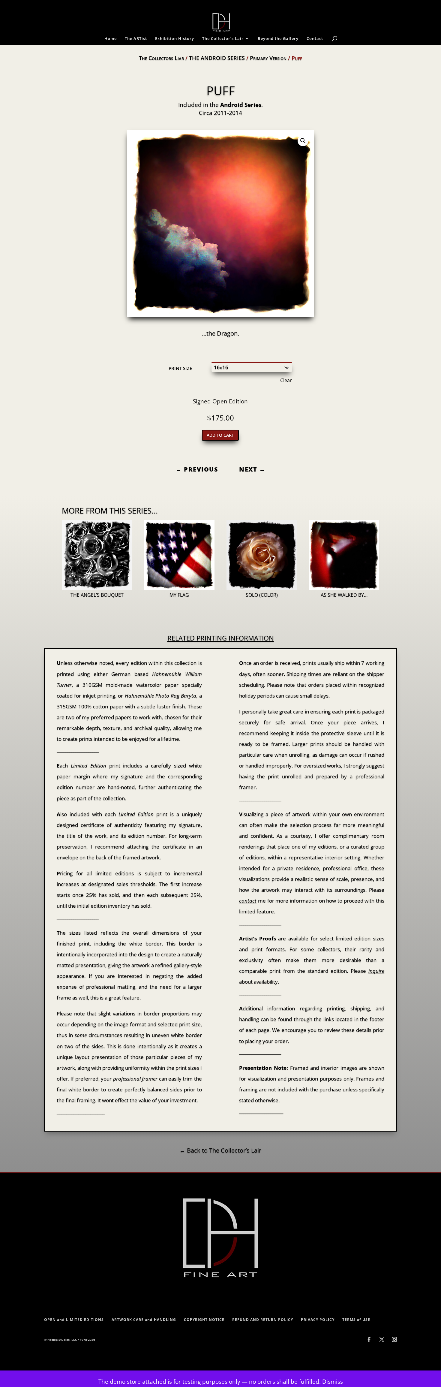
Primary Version (268, 58)
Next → (252, 469)
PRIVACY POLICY (317, 1319)
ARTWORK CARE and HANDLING (144, 1319)
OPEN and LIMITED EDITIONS (74, 1319)
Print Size (180, 368)
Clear (286, 380)
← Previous (197, 469)
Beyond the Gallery (278, 38)
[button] (303, 140)
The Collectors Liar (161, 58)
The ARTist (136, 38)
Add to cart (220, 435)
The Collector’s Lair (223, 38)
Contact (315, 38)
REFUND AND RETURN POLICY (262, 1319)
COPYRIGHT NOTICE (204, 1319)
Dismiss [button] (332, 1381)
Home (110, 38)
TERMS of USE (356, 1319)
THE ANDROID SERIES (217, 58)
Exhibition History (174, 38)
